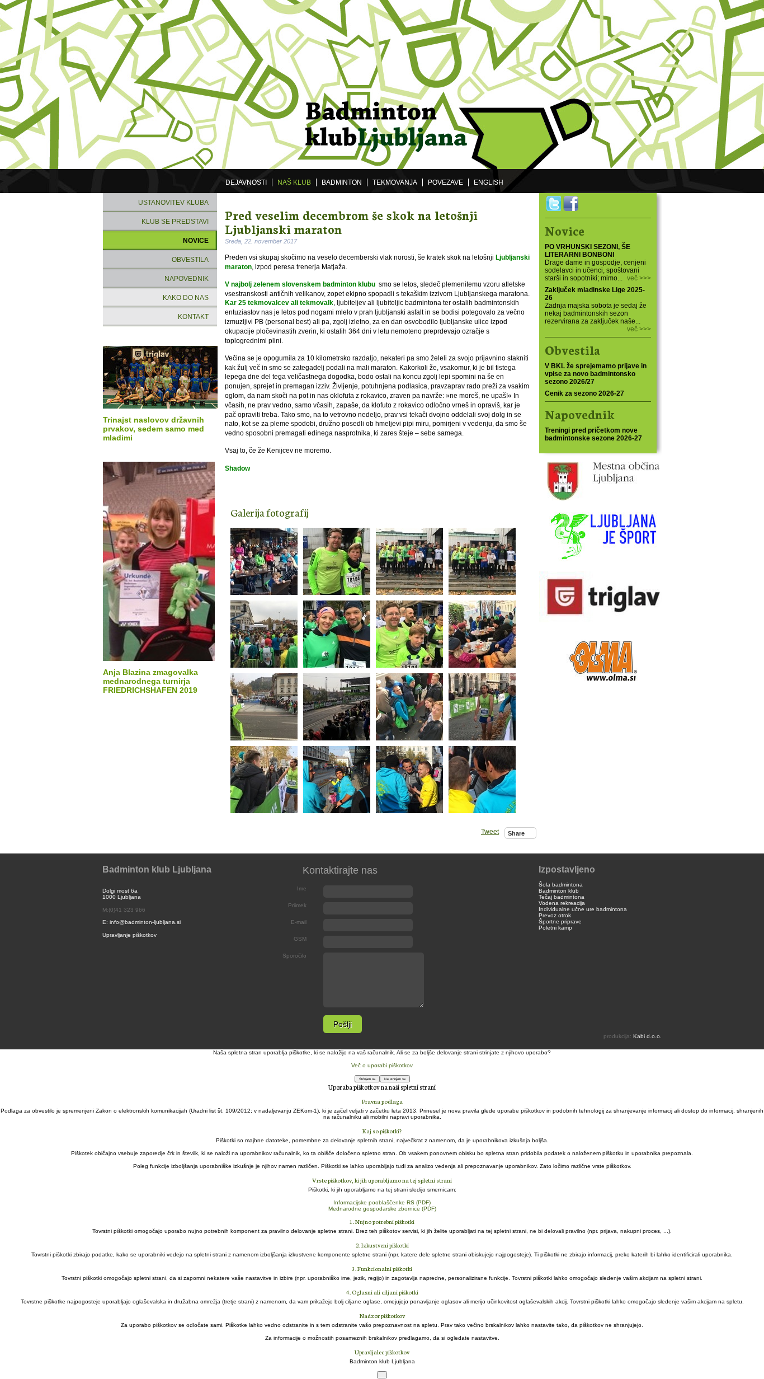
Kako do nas (186, 298)
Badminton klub (559, 891)
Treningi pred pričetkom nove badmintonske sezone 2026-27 (593, 434)
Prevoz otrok (555, 915)
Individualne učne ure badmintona (583, 909)
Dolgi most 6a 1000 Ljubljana (121, 894)
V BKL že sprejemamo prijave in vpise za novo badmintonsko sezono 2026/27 (596, 374)
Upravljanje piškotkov (129, 935)
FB (570, 203)
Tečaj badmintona (561, 897)
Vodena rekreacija (562, 903)
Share (516, 833)
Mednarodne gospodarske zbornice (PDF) (382, 1209)
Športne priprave (560, 921)
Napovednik (186, 279)
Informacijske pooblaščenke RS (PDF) (382, 1202)
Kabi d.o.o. (647, 1036)
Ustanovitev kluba (173, 203)
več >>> (639, 278)
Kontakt (193, 317)
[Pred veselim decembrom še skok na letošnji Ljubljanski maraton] (264, 561)
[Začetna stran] (381, 85)
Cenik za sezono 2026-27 (584, 393)
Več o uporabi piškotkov (382, 1065)
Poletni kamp (555, 928)
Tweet (490, 832)
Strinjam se (367, 1079)
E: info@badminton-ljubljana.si (141, 922)
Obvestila (190, 260)
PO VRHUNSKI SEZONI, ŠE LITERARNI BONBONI (587, 251)
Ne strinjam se (394, 1079)
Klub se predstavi (175, 222)
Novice (196, 241)
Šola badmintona (561, 884)
